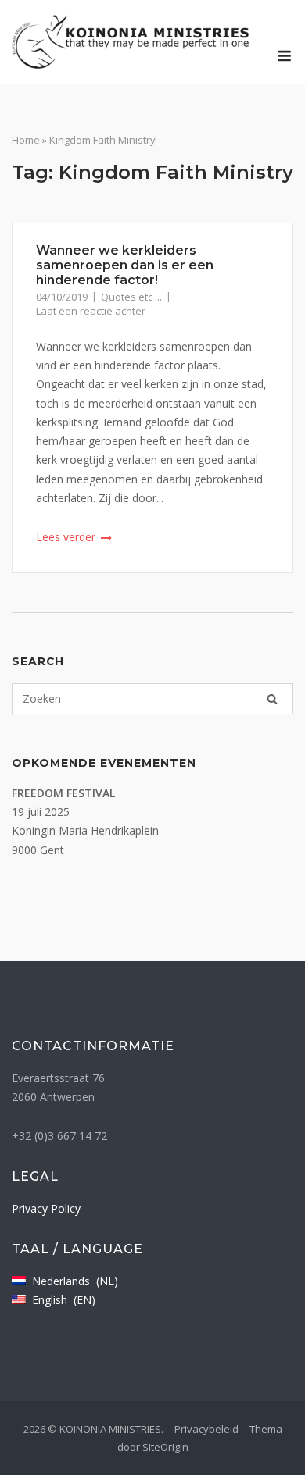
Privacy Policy (46, 1208)
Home (26, 140)
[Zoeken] (272, 698)
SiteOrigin (165, 1447)
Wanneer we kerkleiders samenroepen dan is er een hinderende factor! (125, 265)
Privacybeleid (206, 1429)
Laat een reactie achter (90, 311)
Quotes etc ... (131, 297)
